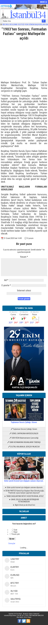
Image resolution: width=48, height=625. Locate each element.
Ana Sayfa (20, 617)
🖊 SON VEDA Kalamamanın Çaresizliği (23, 438)
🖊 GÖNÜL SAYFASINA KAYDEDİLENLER (23, 433)
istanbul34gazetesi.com (12, 615)
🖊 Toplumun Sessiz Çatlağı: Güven (24, 429)
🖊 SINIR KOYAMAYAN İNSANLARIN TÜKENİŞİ (24, 442)
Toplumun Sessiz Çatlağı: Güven (24, 422)
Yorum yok (16, 534)
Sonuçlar (11, 543)
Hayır (15, 532)
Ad (6, 280)
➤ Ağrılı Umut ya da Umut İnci (24, 505)
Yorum (24, 256)
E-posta (6, 285)
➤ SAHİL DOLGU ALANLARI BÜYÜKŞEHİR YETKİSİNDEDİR (24, 500)
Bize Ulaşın (27, 617)
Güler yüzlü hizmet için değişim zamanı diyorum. (24, 481)
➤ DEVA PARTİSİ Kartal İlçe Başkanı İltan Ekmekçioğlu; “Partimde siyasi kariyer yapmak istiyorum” (23, 492)
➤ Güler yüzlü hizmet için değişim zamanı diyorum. (24, 487)
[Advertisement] (24, 59)
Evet (15, 530)
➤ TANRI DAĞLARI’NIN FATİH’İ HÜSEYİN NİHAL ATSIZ (24, 496)
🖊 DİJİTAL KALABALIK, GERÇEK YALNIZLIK (24, 447)
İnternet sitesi (24, 290)
